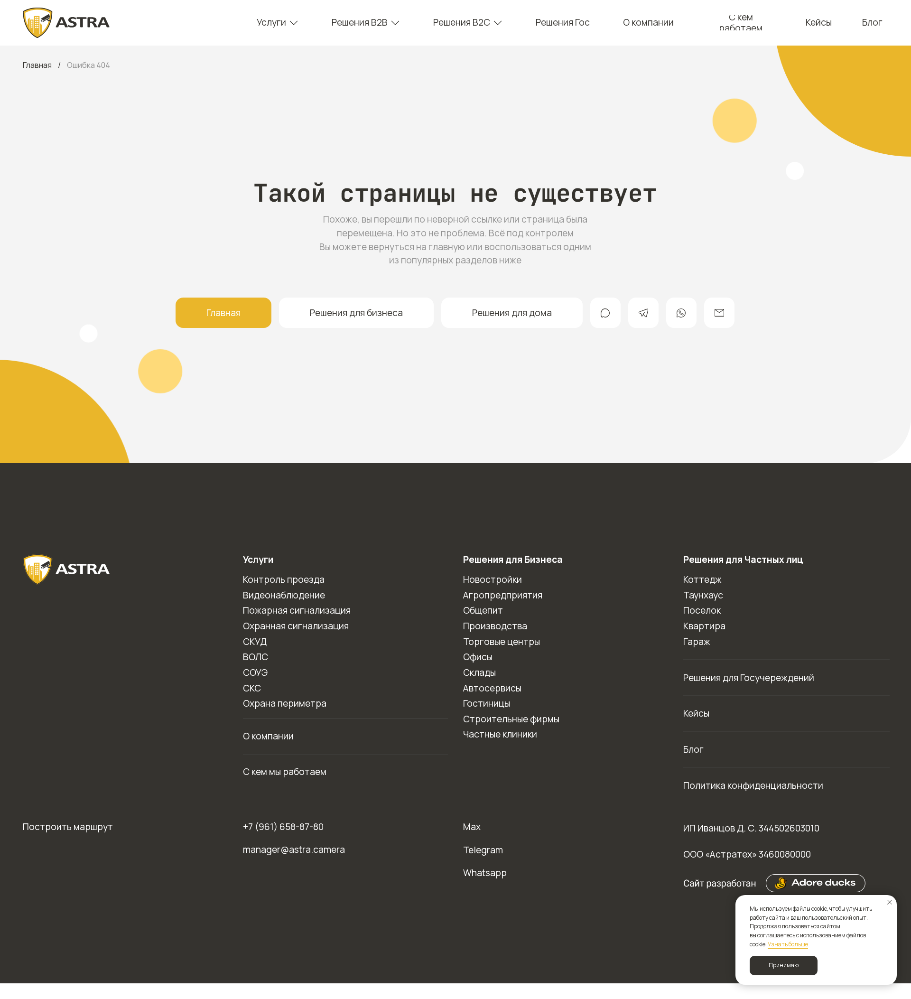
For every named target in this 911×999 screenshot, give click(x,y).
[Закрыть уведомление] (889, 902)
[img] (66, 23)
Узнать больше (788, 944)
